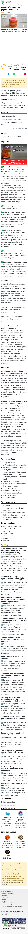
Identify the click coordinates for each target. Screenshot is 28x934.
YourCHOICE (14, 913)
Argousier (7, 841)
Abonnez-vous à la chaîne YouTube (15, 31)
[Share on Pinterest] (25, 74)
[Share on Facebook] (3, 74)
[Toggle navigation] (25, 2)
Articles (4, 899)
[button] (3, 21)
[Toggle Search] (20, 2)
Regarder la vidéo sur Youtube (16, 160)
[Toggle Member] (16, 2)
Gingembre (20, 841)
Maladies (4, 895)
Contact (4, 901)
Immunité (7, 817)
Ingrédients (5, 897)
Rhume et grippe (20, 819)
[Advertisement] (14, 48)
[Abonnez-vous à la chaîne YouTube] (14, 924)
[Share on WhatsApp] (14, 74)
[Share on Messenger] (8, 74)
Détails (10, 86)
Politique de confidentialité (10, 903)
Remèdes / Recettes (8, 893)
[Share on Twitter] (19, 74)
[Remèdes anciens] (1, 5)
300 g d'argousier (8, 116)
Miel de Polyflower (7, 857)
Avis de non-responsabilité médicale (12, 906)
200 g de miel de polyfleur (12, 119)
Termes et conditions (8, 905)
